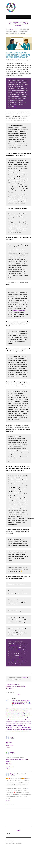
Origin (20, 843)
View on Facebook (9, 745)
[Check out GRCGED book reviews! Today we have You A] (18, 721)
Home (11, 29)
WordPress (14, 843)
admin (19, 60)
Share (8, 747)
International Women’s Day (13, 684)
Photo (10, 742)
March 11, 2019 (10, 60)
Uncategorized (27, 60)
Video (10, 801)
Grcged (12, 737)
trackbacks (25, 677)
